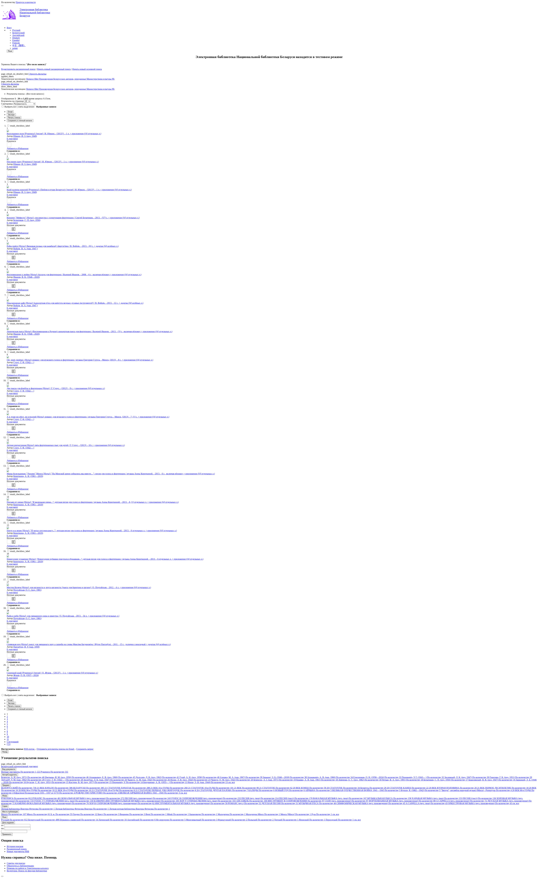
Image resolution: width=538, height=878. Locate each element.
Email (10, 112)
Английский (18, 35)
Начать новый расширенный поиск (54, 69)
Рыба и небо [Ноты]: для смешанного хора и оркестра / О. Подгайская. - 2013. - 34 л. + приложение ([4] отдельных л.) (63, 616)
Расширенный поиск (17, 849)
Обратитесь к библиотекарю (20, 866)
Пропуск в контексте (26, 2)
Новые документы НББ (18, 851)
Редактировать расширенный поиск (18, 69)
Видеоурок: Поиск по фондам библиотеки (27, 871)
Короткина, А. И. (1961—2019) (28, 476)
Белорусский (18, 33)
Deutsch (16, 38)
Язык (10, 51)
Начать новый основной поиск (87, 69)
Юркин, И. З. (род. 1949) (25, 136)
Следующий (12, 742)
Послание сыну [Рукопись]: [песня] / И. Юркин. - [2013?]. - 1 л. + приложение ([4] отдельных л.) (53, 161)
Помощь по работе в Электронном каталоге (28, 868)
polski (15, 48)
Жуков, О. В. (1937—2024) (26, 675)
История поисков (15, 846)
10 (8, 736)
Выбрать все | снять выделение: (19, 107)
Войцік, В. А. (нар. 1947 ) (25, 248)
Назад (4, 752)
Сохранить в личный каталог (20, 121)
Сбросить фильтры (37, 74)
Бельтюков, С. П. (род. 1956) (26, 220)
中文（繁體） (19, 45)
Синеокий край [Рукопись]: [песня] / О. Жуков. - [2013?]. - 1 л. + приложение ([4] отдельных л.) (52, 673)
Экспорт (11, 115)
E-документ (12, 138)
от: (2, 825)
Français (16, 43)
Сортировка (7, 104)
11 (8, 739)
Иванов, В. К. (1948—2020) (26, 277)
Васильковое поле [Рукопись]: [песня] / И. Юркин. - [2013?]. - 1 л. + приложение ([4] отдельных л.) (54, 133)
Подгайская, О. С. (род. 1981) (27, 590)
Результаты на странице (12, 101)
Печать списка (14, 118)
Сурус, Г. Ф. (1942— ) (23, 362)
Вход (9, 27)
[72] (8, 744)
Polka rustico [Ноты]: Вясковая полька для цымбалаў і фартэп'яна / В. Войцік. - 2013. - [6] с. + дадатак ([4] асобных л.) (63, 246)
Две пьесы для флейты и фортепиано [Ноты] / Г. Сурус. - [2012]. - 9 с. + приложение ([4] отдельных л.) (56, 388)
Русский (16, 30)
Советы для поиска (16, 863)
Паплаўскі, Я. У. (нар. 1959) (26, 647)
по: (3, 828)
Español (15, 40)
